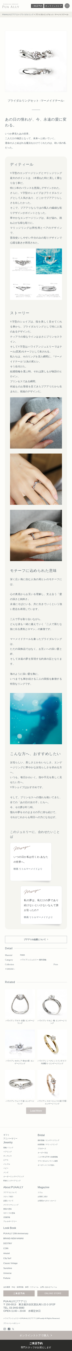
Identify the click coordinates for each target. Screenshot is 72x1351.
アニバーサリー (10, 1138)
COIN (5, 1248)
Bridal (41, 1135)
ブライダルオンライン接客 (48, 1161)
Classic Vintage (10, 1263)
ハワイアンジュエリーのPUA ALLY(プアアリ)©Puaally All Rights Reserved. (31, 1318)
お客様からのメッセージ (47, 1201)
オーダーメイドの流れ (46, 1165)
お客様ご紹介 (43, 1196)
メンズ (5, 1172)
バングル (6, 1164)
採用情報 (20, 1287)
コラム (40, 1192)
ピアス (5, 1160)
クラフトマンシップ (10, 1205)
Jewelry (8, 1142)
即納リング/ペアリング (12, 1181)
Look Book (9, 1228)
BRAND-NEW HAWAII (13, 1238)
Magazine (43, 1187)
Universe (7, 1273)
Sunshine (7, 1268)
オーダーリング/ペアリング (13, 1176)
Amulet (6, 1253)
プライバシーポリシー (11, 1323)
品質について (8, 1201)
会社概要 (6, 1287)
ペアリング (7, 1152)
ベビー (5, 1168)
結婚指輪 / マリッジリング (48, 1144)
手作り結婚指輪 (52, 1157)
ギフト (6, 1135)
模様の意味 (7, 1209)
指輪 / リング (8, 1147)
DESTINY (7, 1243)
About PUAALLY (13, 1187)
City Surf (7, 1258)
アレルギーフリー (10, 1221)
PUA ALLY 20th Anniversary (15, 1233)
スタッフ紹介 (8, 1196)
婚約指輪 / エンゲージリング (48, 1140)
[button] (36, 1110)
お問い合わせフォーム (48, 1287)
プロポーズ (42, 1148)
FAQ (13, 1287)
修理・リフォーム (32, 1287)
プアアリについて (10, 1192)
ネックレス (7, 1156)
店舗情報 (6, 1217)
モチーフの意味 (9, 1213)
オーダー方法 (43, 1153)
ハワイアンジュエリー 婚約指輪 (33, 960)
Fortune (6, 1278)
